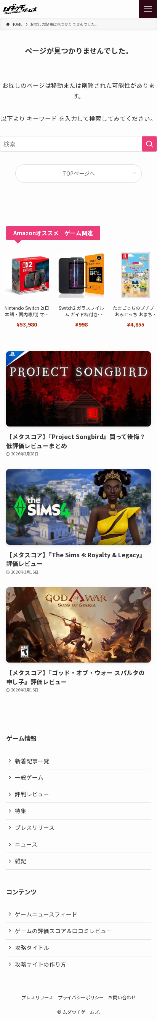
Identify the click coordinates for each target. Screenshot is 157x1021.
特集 (20, 811)
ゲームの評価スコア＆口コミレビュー (63, 931)
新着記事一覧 (32, 761)
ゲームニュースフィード (46, 914)
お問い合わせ (122, 997)
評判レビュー (32, 794)
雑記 (20, 861)
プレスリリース (34, 827)
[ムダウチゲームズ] (20, 9)
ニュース (26, 844)
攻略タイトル (32, 947)
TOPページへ (78, 173)
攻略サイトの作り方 (40, 964)
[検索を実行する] (149, 144)
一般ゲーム (29, 777)
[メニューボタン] (148, 9)
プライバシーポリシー (81, 997)
